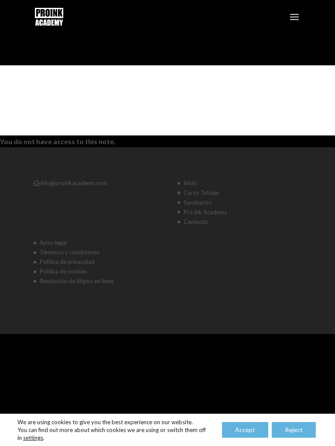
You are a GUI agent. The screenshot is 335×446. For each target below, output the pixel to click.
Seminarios (198, 202)
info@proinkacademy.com (73, 182)
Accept (245, 429)
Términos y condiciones (69, 252)
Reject (294, 429)
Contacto (196, 221)
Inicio (190, 182)
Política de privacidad (67, 261)
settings (33, 437)
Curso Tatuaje (201, 192)
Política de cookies (63, 271)
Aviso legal (53, 242)
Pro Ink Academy (205, 212)
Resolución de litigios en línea (76, 280)
